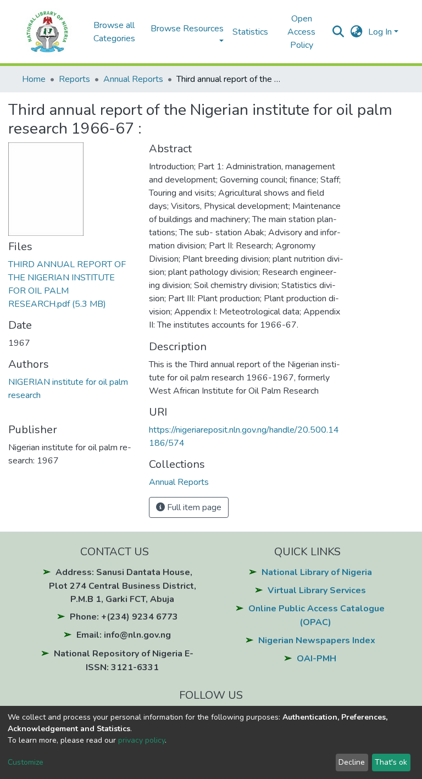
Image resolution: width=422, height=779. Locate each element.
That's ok (391, 762)
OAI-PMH (316, 659)
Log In (380, 32)
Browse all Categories (114, 32)
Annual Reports (133, 79)
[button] (356, 31)
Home (34, 79)
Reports (74, 79)
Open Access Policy (301, 32)
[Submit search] (338, 32)
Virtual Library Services (317, 590)
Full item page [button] (193, 507)
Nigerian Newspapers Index (316, 640)
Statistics (250, 32)
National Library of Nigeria (317, 572)
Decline (351, 762)
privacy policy (141, 740)
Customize (25, 762)
